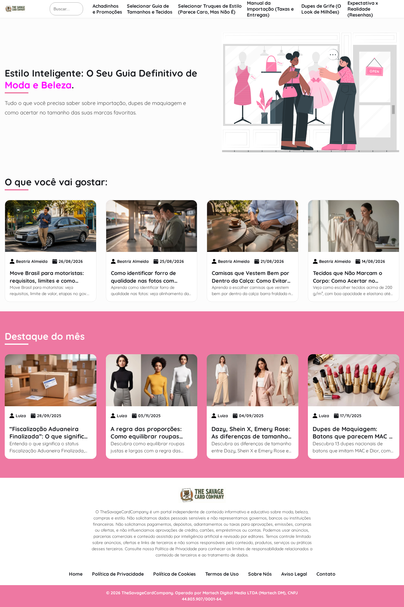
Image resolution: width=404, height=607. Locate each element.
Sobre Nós (260, 574)
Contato (325, 574)
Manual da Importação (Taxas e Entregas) (270, 9)
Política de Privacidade (118, 574)
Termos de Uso (222, 574)
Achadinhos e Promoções (107, 9)
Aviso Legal (294, 574)
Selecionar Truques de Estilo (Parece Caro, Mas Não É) (210, 9)
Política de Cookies (174, 574)
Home (76, 574)
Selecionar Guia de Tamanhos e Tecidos (149, 9)
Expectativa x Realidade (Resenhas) (363, 9)
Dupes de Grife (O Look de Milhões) (321, 9)
